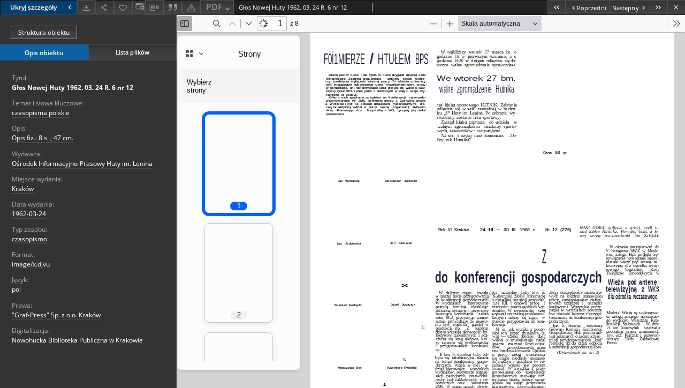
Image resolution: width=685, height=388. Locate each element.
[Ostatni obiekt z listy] (658, 7)
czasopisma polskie (41, 112)
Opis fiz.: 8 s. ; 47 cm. (42, 137)
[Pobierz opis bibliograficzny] (154, 7)
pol (16, 289)
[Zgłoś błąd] (191, 7)
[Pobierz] (86, 7)
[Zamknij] (676, 7)
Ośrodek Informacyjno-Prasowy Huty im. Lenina (82, 163)
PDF (214, 7)
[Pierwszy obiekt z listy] (556, 7)
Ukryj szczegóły (33, 7)
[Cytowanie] (173, 7)
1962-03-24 (29, 213)
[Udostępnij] (104, 7)
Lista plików (132, 52)
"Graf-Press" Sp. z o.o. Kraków (56, 314)
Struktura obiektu (44, 32)
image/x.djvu (31, 264)
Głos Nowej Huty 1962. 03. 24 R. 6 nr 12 (72, 87)
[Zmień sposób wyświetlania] (138, 7)
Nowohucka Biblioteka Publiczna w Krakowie (77, 340)
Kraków (23, 188)
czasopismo (29, 239)
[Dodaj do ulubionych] (123, 7)
